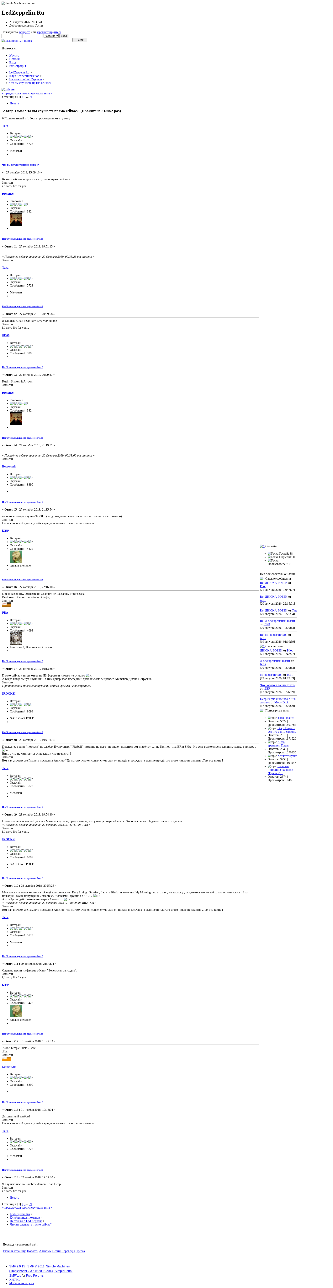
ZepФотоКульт (287, 755)
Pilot (5, 612)
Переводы (68, 1251)
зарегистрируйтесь (49, 32)
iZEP (5, 530)
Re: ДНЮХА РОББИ (274, 582)
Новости (32, 1251)
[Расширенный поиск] (17, 39)
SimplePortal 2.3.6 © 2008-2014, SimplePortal (40, 1271)
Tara (5, 125)
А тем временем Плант (275, 660)
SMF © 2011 (36, 1266)
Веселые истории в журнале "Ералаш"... (280, 770)
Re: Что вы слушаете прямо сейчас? (22, 238)
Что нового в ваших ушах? (277, 685)
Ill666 (5, 335)
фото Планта (286, 717)
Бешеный (9, 466)
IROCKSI (8, 693)
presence (7, 193)
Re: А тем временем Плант (277, 620)
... (27, 96)
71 (30, 96)
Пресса (80, 1251)
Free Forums (35, 1275)
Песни (56, 1251)
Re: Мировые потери (274, 634)
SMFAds (15, 1275)
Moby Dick (281, 702)
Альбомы (45, 1251)
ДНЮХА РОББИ (271, 650)
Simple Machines (58, 1266)
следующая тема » (40, 93)
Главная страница (14, 1251)
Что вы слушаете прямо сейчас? (20, 164)
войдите (24, 32)
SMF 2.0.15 (17, 1266)
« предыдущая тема (15, 93)
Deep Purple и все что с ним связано (282, 729)
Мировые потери (271, 674)
